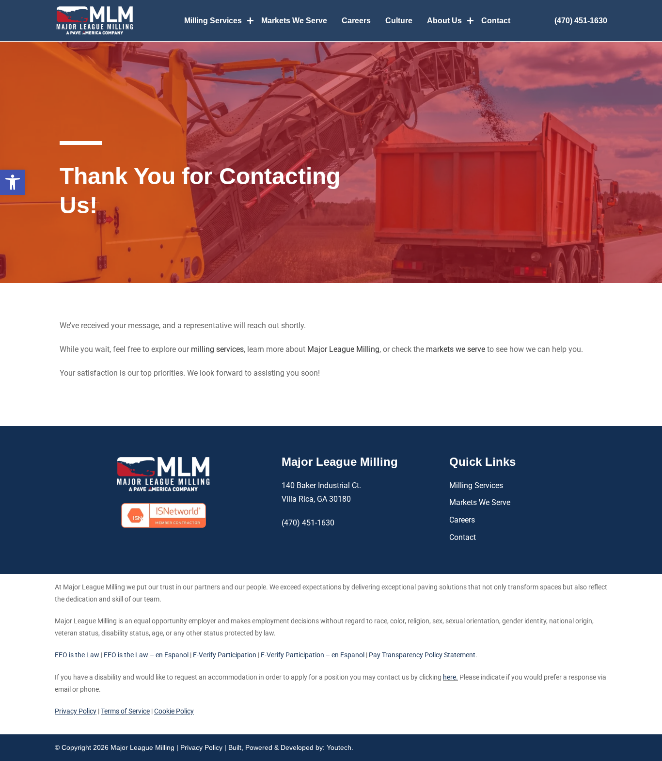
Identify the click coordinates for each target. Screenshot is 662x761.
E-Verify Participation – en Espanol (312, 655)
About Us (444, 20)
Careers (356, 20)
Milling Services (213, 20)
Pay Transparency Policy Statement (421, 655)
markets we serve (455, 349)
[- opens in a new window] (163, 515)
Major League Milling (343, 349)
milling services (217, 349)
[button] (12, 182)
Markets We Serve (294, 20)
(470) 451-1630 (580, 20)
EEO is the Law (77, 655)
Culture (398, 20)
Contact (495, 20)
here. (450, 677)
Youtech (339, 747)
